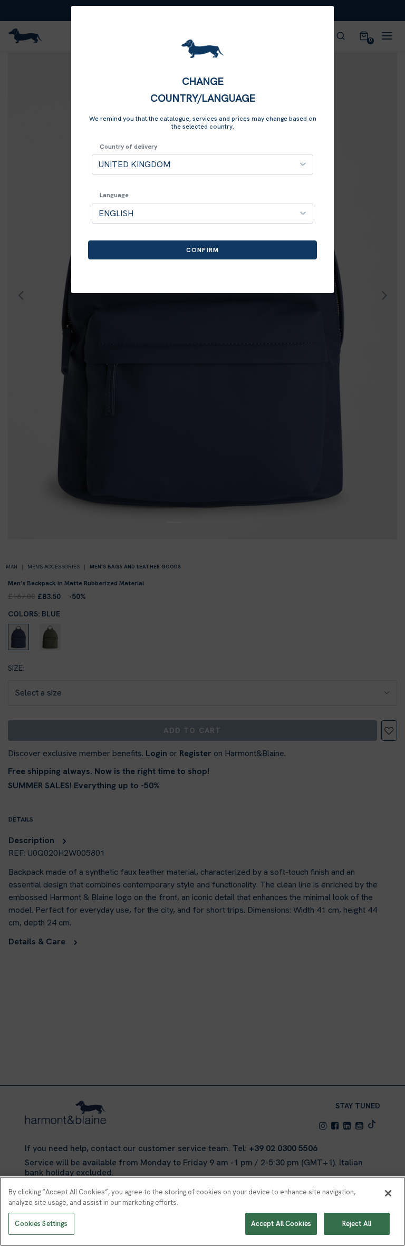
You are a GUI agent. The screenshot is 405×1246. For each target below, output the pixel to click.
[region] (202, 1211)
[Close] (388, 1193)
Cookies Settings (41, 1223)
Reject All (356, 1223)
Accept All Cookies (281, 1223)
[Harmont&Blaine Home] (202, 49)
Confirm (202, 250)
